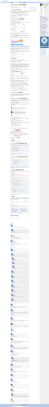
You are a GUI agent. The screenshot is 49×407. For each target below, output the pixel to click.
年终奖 (17, 89)
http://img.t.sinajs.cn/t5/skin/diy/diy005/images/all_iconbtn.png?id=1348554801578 (21, 244)
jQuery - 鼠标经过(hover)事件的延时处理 (43, 51)
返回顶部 (28, 406)
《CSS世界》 (45, 4)
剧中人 (13, 324)
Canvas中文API (26, 2)
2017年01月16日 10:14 (13, 255)
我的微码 (11, 2)
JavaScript (16, 2)
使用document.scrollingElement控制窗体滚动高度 (44, 26)
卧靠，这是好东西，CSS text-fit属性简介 (43, 25)
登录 (25, 406)
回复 (11, 274)
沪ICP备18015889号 (24, 405)
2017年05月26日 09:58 (12, 236)
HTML (17, 2)
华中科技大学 (46, 3)
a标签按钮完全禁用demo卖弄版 (18, 174)
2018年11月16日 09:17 (13, 231)
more (43, 3)
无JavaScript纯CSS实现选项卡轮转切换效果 (14, 211)
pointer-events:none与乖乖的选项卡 (33, 7)
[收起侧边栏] (39, 201)
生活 (19, 2)
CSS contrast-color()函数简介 (42, 34)
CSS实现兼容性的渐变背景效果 (14, 119)
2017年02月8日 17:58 (12, 277)
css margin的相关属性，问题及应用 (22, 209)
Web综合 (41, 14)
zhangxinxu (26, 404)
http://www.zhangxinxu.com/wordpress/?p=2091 (15, 7)
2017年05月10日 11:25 (13, 291)
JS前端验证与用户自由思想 (25, 201)
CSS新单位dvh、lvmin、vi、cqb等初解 (43, 20)
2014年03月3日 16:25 (12, 335)
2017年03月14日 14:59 (12, 242)
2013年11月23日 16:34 (12, 340)
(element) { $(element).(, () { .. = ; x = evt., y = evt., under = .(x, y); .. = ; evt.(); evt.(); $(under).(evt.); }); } (17, 162)
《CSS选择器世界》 (47, 4)
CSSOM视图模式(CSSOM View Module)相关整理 (18, 167)
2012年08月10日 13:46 (12, 352)
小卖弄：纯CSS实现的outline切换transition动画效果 (14, 209)
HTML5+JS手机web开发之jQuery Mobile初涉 (44, 54)
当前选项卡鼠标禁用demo (17, 21)
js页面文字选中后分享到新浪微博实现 (22, 211)
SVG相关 (41, 10)
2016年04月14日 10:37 (12, 311)
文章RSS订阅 (15, 406)
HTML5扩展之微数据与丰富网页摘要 (15, 201)
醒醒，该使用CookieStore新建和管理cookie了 (43, 35)
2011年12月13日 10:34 (12, 376)
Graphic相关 (41, 9)
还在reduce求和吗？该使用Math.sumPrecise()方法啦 (44, 17)
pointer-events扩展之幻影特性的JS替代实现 (33, 10)
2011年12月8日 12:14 (12, 395)
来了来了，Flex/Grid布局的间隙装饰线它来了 (43, 18)
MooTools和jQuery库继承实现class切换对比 (14, 210)
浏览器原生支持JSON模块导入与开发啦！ (43, 22)
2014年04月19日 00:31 (12, 330)
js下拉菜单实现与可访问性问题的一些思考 (23, 210)
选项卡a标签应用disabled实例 (18, 68)
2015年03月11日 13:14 (12, 319)
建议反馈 (13, 2)
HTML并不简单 (24, 2)
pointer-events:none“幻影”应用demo (18, 121)
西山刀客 (13, 346)
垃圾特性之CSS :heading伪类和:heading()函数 (43, 31)
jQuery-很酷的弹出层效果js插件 (42, 27)
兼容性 (30, 9)
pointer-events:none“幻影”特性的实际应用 (33, 8)
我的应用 (12, 406)
